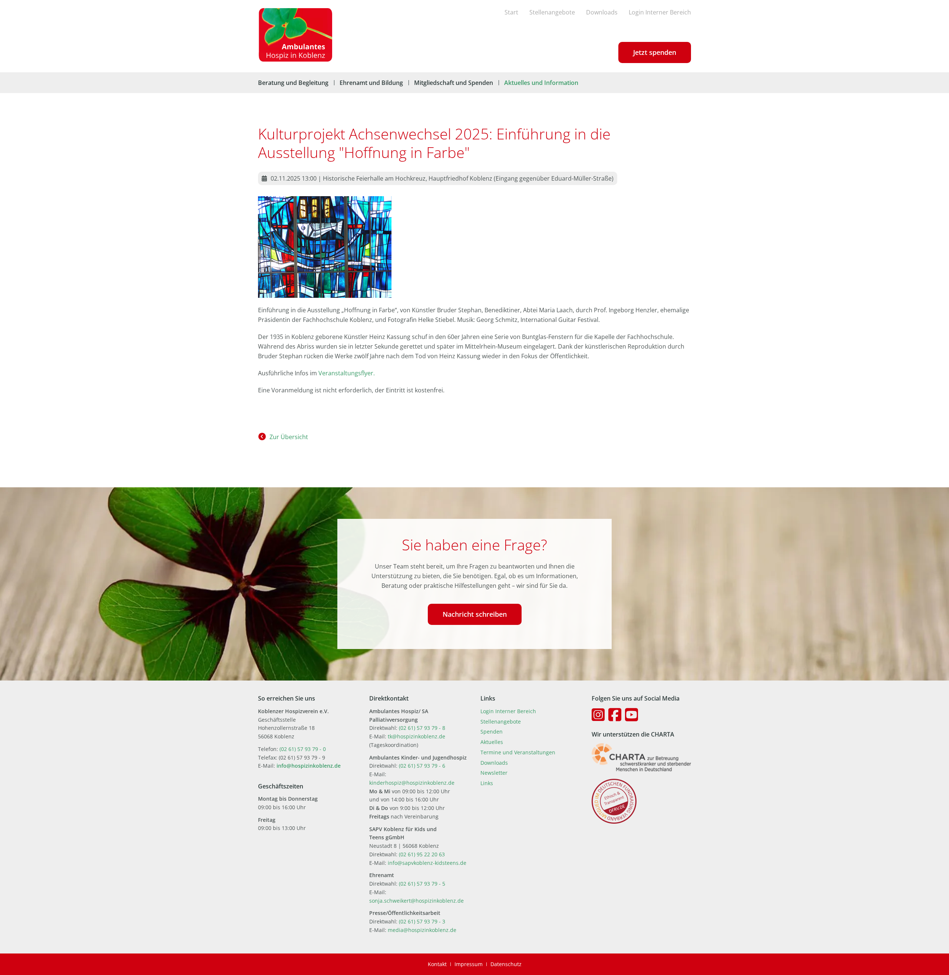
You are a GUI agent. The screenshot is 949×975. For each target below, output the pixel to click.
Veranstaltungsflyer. (346, 373)
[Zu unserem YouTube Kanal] (631, 714)
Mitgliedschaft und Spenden (453, 83)
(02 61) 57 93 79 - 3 (422, 921)
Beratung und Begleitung (293, 83)
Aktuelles (491, 741)
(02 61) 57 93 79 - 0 (303, 748)
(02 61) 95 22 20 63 (422, 854)
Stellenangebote (552, 12)
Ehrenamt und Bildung (371, 83)
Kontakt (437, 964)
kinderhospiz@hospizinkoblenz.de (411, 782)
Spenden (491, 731)
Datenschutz (506, 964)
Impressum (468, 964)
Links (486, 783)
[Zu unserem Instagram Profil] (598, 714)
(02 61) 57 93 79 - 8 (422, 727)
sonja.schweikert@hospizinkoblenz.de (416, 900)
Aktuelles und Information (541, 83)
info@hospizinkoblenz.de (309, 765)
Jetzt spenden (654, 52)
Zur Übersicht (289, 437)
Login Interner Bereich (660, 12)
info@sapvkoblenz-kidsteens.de (427, 862)
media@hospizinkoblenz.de (422, 929)
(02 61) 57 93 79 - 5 (422, 883)
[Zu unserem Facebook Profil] (614, 714)
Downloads (602, 12)
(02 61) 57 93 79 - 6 (422, 765)
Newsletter (493, 772)
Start (511, 12)
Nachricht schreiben (475, 614)
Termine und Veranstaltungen (517, 752)
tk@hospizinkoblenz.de (416, 736)
